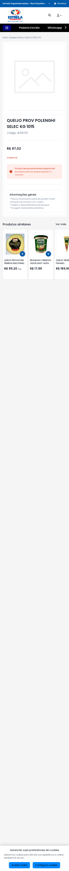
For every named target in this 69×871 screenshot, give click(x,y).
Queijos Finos (16, 37)
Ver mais (61, 224)
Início (5, 37)
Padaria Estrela (29, 28)
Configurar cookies (46, 865)
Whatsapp (55, 28)
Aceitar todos (19, 865)
